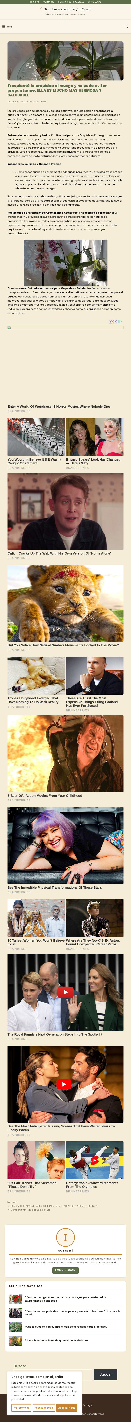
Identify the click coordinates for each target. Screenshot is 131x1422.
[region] (44, 1393)
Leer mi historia (65, 1270)
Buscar (20, 1366)
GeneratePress (95, 1414)
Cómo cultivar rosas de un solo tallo (30, 1210)
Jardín (14, 1202)
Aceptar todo (66, 1408)
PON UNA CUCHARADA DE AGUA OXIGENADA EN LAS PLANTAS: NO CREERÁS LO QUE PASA (54, 1206)
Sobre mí (34, 2)
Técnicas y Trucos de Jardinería (67, 9)
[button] (126, 27)
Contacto (49, 2)
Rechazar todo (44, 1408)
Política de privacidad (71, 2)
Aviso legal (94, 2)
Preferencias (21, 1408)
